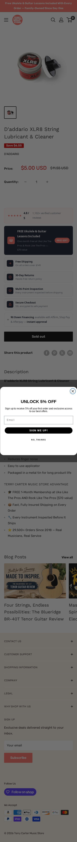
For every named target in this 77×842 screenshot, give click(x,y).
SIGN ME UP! (38, 430)
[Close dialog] (73, 391)
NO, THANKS (38, 440)
